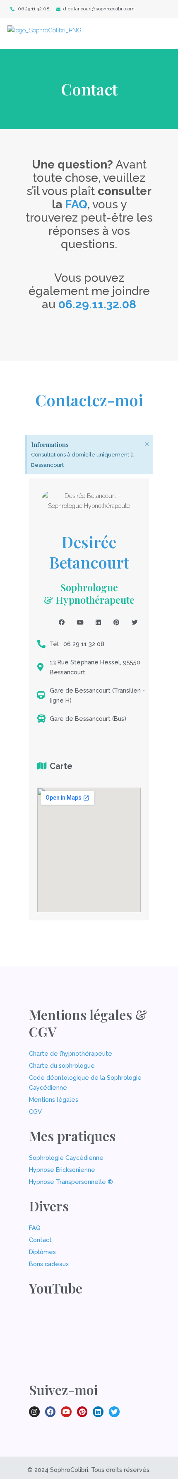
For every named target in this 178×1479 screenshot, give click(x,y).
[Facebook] (61, 622)
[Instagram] (43, 622)
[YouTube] (80, 622)
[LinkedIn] (98, 622)
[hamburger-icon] (157, 33)
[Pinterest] (116, 622)
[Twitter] (134, 622)
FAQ (76, 204)
